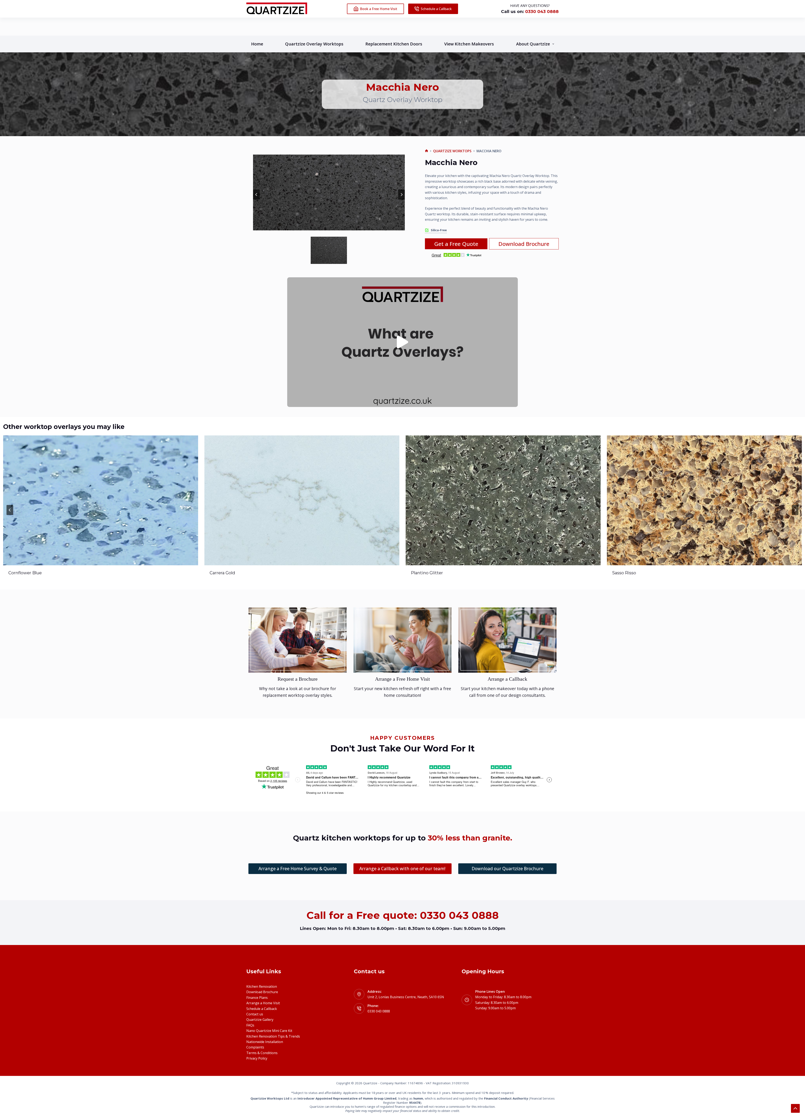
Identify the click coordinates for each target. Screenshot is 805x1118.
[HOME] (426, 150)
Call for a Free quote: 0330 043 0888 (402, 915)
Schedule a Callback (436, 8)
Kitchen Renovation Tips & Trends (273, 1036)
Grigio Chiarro (626, 573)
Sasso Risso (423, 573)
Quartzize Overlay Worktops (314, 44)
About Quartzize (533, 44)
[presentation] (100, 500)
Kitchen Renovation (261, 986)
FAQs (250, 1025)
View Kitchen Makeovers (469, 44)
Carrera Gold (21, 573)
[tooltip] (436, 230)
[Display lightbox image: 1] (329, 192)
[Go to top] (795, 1108)
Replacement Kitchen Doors (393, 44)
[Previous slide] (256, 195)
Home (257, 44)
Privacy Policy (256, 1058)
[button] (329, 250)
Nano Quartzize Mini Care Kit (269, 1030)
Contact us (254, 1014)
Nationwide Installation (264, 1041)
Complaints (255, 1047)
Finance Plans (257, 997)
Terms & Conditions (262, 1053)
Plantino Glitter (226, 573)
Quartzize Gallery (259, 1019)
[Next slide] (401, 195)
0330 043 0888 (541, 11)
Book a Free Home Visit (378, 8)
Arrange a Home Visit (263, 1003)
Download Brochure (262, 992)
